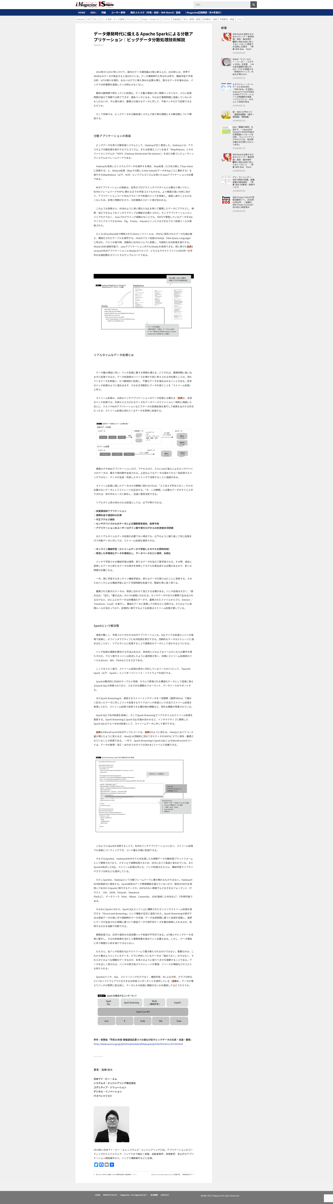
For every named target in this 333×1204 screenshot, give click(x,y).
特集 (103, 12)
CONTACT (165, 1195)
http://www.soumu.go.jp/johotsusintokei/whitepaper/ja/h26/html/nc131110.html (138, 1044)
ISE (88, 19)
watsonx (80, 19)
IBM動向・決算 (210, 19)
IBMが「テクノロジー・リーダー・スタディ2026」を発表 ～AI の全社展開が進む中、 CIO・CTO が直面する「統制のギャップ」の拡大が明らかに (243, 67)
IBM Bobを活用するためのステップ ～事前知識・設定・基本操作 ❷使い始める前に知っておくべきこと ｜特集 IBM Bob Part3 (243, 161)
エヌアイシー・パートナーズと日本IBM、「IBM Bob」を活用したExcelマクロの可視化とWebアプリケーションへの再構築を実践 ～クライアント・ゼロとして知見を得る (243, 93)
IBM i (93, 12)
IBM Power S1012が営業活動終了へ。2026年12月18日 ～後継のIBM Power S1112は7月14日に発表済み (243, 202)
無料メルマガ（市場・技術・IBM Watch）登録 (155, 12)
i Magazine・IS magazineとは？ (134, 1195)
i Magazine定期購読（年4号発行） (204, 12)
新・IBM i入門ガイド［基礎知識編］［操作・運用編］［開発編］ (243, 114)
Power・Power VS (150, 19)
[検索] (253, 4)
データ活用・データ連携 (112, 19)
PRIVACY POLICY (110, 1195)
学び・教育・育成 (192, 19)
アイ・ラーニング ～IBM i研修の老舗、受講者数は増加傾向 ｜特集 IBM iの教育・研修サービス (244, 182)
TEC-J (95, 19)
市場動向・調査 (227, 19)
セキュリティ (133, 19)
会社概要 (154, 1195)
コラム (240, 19)
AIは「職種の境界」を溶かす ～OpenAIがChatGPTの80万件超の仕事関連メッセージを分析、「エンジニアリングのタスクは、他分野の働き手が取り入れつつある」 (243, 135)
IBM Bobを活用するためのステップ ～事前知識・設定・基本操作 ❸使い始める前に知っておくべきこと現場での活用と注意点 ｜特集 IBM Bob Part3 (243, 41)
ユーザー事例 (118, 12)
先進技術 (177, 19)
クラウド (166, 19)
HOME (81, 12)
